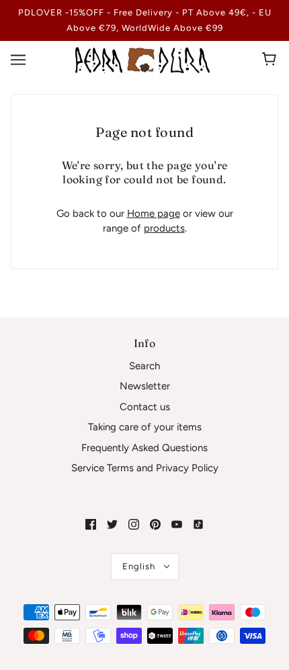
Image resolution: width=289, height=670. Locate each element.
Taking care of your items (145, 427)
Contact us (145, 407)
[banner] (142, 59)
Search (144, 366)
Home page (153, 213)
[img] (90, 524)
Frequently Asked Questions (144, 448)
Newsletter (145, 386)
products (164, 228)
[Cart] (271, 60)
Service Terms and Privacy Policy (144, 468)
